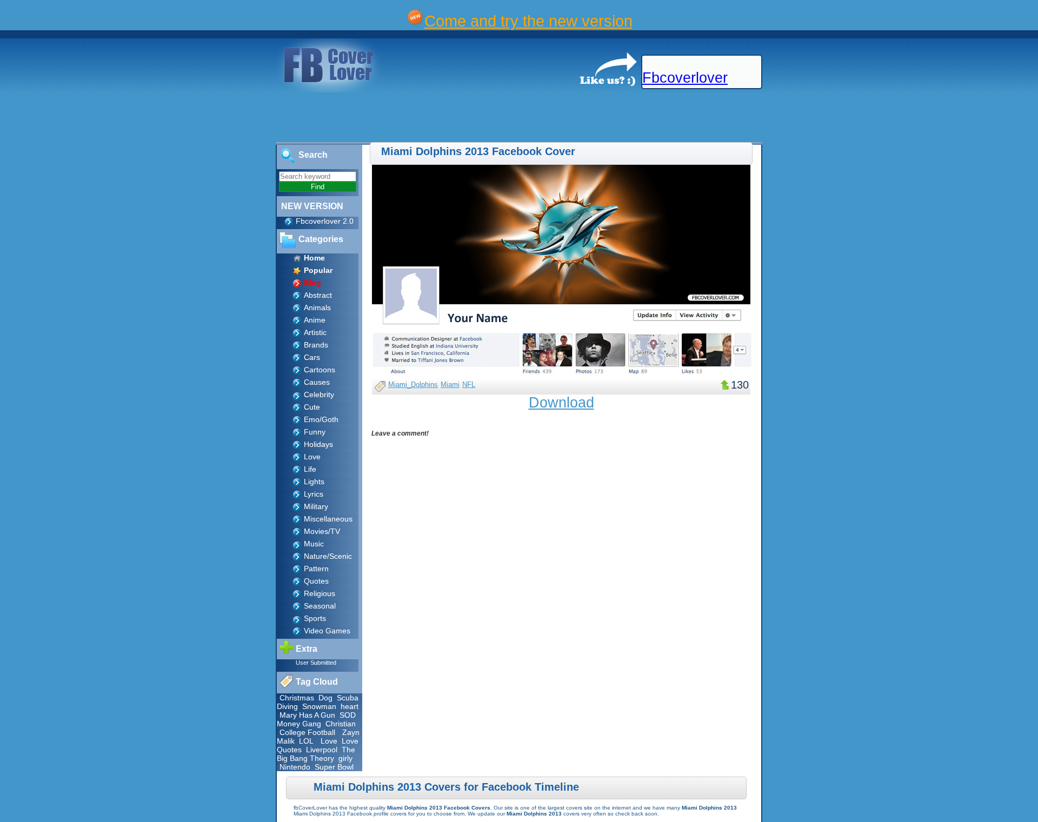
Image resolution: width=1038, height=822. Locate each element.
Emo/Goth (321, 419)
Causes (317, 382)
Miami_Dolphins (413, 384)
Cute (312, 407)
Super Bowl (334, 767)
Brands (316, 344)
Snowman (319, 706)
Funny (314, 431)
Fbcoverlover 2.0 (325, 221)
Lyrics (313, 494)
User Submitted (316, 662)
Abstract (318, 295)
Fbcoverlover (685, 78)
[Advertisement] (197, 117)
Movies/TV (322, 531)
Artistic (315, 332)
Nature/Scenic (328, 556)
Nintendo (295, 767)
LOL (306, 741)
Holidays (318, 444)
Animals (317, 307)
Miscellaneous (328, 518)
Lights (314, 481)
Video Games (327, 630)
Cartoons (319, 369)
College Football (307, 732)
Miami (450, 384)
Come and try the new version (528, 21)
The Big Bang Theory (316, 754)
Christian (340, 723)
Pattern (316, 568)
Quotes (316, 581)
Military (316, 506)
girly (345, 758)
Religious (319, 593)
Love (312, 456)
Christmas (297, 697)
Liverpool (321, 749)
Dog (325, 697)
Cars (312, 357)
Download (561, 403)
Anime (314, 320)
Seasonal (320, 606)
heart (349, 706)
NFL (468, 384)
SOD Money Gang (316, 719)
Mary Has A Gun (307, 715)
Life (310, 469)
